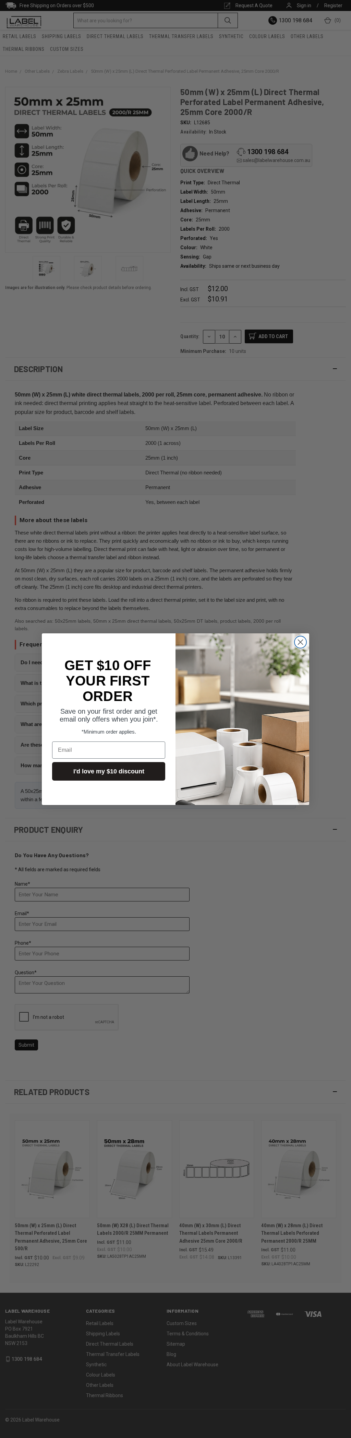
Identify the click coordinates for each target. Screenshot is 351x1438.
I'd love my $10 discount (108, 771)
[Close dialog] (300, 642)
